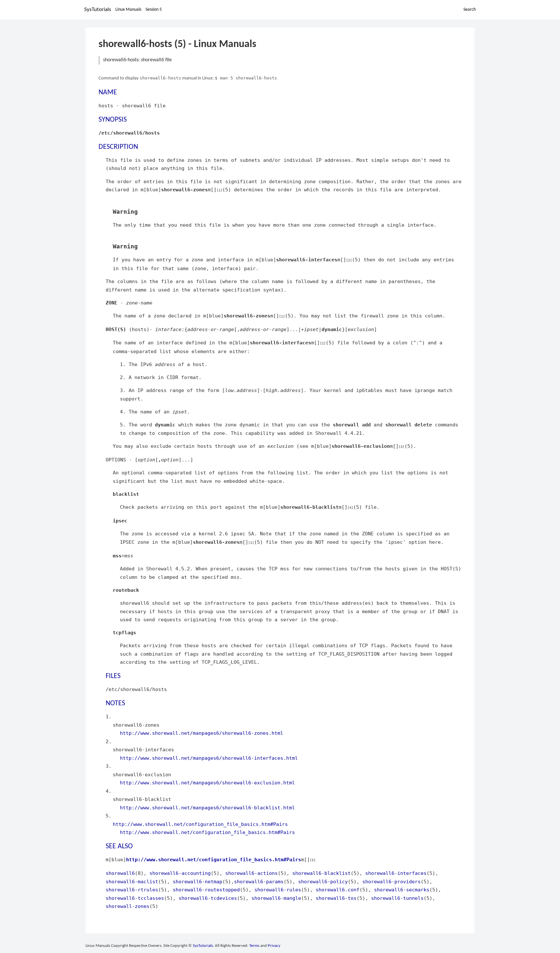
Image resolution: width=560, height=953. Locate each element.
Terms (254, 946)
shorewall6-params (259, 881)
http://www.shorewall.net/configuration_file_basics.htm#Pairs (200, 824)
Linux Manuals (128, 9)
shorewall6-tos (336, 898)
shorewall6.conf (337, 889)
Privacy (274, 946)
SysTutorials (97, 9)
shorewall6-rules (277, 889)
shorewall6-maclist (132, 881)
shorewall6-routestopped (206, 889)
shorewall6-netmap (197, 881)
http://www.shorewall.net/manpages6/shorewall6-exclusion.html (207, 782)
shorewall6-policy (323, 881)
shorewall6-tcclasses (135, 898)
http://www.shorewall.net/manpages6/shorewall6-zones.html (201, 733)
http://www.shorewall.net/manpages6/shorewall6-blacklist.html (207, 807)
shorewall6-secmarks (401, 889)
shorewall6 (120, 873)
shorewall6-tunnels (397, 898)
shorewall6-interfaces (395, 873)
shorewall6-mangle (276, 898)
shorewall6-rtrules (132, 889)
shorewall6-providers (391, 881)
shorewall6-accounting (180, 873)
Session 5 (154, 9)
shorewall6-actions (251, 873)
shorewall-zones (127, 906)
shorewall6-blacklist (321, 873)
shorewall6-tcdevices (208, 898)
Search (469, 9)
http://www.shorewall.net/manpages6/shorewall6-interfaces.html (209, 758)
